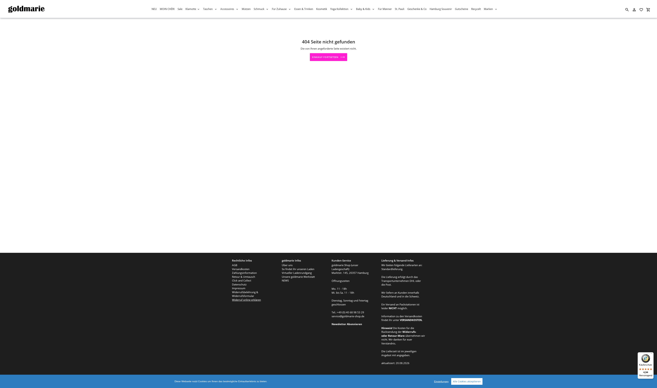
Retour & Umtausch (243, 276)
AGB (234, 265)
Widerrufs (408, 331)
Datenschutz (239, 284)
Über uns (287, 265)
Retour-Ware (396, 335)
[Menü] (651, 354)
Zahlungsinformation (244, 273)
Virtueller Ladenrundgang (297, 273)
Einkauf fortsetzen (325, 57)
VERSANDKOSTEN (411, 320)
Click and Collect (241, 280)
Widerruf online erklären (246, 300)
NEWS (285, 280)
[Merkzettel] (641, 9)
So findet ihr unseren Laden (298, 269)
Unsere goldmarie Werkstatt (298, 276)
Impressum (238, 288)
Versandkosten (240, 269)
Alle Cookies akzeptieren (467, 381)
